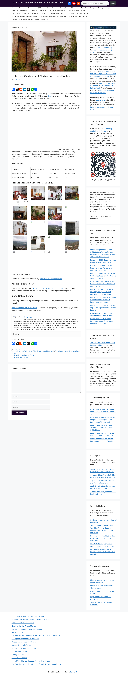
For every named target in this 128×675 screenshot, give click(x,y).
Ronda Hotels (18, 349)
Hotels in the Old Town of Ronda (24, 626)
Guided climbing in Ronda (21, 645)
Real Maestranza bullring (102, 48)
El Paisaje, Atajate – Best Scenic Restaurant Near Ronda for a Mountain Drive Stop (102, 268)
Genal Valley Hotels (35, 351)
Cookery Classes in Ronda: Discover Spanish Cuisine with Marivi (36, 635)
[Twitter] (16, 334)
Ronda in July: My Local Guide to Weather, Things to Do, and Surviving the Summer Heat (102, 291)
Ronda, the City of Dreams (68, 8)
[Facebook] (13, 334)
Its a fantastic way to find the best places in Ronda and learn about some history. (103, 73)
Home (13, 8)
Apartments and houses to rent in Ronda (27, 629)
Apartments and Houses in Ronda (79, 13)
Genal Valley (24, 351)
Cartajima (17, 351)
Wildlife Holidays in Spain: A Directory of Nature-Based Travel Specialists (102, 551)
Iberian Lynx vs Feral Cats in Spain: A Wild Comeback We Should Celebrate (103, 538)
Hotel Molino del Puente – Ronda (24, 355)
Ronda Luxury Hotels (61, 351)
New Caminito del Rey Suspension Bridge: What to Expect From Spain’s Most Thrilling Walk (103, 419)
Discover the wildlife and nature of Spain (48, 288)
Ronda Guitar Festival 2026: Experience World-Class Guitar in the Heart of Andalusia (102, 321)
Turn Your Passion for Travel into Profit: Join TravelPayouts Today (36, 664)
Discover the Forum (24, 308)
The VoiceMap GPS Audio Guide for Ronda (42, 8)
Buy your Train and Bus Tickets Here (25, 648)
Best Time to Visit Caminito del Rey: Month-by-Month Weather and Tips (102, 441)
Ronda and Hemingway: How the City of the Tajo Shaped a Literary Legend (103, 307)
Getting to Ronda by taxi (19, 11)
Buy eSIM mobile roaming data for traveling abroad (31, 661)
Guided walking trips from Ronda (24, 642)
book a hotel (100, 100)
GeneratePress (75, 672)
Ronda (50, 96)
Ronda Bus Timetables (38, 11)
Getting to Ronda (103, 8)
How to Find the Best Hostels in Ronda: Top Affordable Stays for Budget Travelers (39, 16)
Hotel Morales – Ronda (21, 357)
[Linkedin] (18, 334)
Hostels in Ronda (18, 632)
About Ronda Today (87, 8)
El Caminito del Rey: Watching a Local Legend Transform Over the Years (103, 411)
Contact (21, 8)
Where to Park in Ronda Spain (23, 623)
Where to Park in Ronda (77, 11)
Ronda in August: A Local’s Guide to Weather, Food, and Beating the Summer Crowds (103, 276)
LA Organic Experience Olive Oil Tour (25, 639)
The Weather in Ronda (20, 651)
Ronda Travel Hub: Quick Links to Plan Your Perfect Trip (30, 19)
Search (113, 3)
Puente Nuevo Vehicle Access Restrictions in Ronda (29, 13)
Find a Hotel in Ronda (57, 13)
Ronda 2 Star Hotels (48, 351)
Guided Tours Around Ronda (78, 16)
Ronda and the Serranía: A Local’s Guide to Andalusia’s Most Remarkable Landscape (103, 299)
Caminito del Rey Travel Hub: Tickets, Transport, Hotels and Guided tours (101, 427)
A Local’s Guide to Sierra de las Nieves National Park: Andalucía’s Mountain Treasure (102, 283)
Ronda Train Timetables (57, 11)
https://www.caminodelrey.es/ (51, 279)
